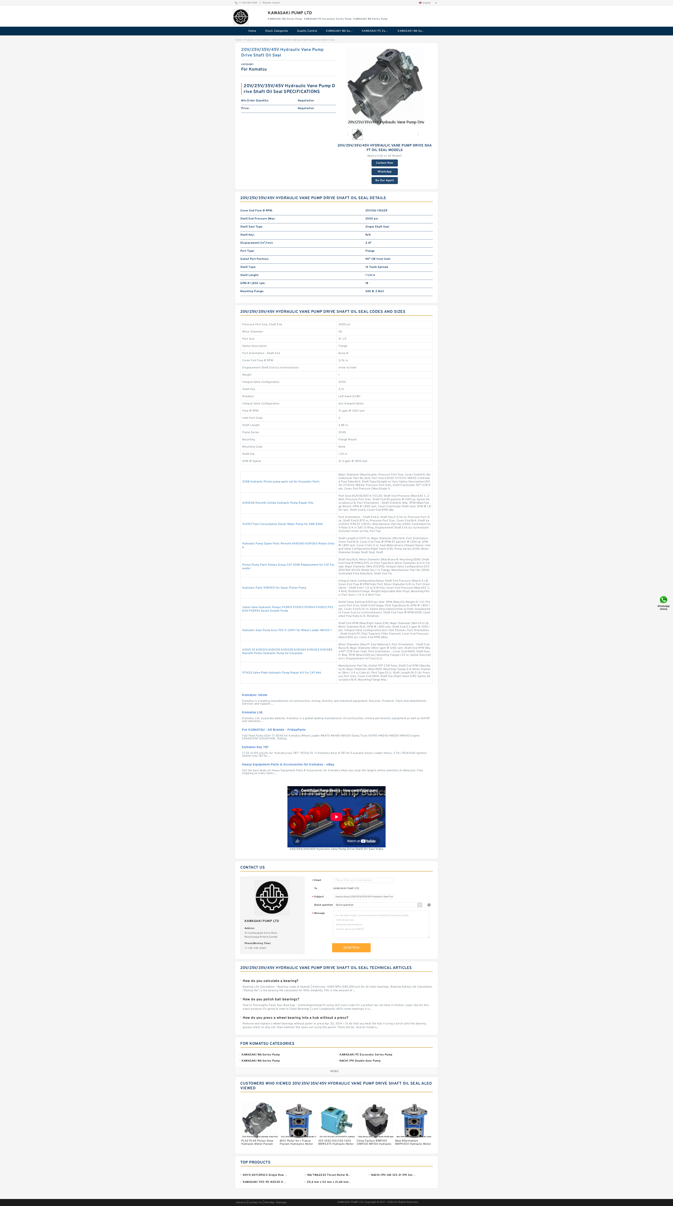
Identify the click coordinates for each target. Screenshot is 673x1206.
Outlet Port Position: (254, 259)
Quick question (323, 905)
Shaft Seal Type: (251, 227)
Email (316, 880)
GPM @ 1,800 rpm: (252, 283)
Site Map (269, 1202)
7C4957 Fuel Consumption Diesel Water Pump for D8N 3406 (282, 524)
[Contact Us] (664, 603)
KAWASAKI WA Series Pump (341, 31)
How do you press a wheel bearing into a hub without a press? (295, 1018)
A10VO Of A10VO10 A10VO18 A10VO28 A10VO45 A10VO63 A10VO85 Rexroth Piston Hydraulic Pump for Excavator (287, 651)
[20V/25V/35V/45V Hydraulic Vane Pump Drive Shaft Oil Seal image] (384, 86)
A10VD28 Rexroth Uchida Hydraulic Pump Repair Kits (278, 503)
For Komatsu (263, 40)
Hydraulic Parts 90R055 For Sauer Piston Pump (274, 588)
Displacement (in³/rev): (256, 243)
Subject (318, 897)
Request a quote (271, 2)
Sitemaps (281, 1202)
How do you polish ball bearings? (271, 999)
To (315, 888)
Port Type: (247, 251)
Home (252, 31)
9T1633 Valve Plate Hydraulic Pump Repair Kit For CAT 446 (281, 673)
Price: (245, 108)
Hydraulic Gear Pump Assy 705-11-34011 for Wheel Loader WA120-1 (286, 630)
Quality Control (307, 31)
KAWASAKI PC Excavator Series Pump (377, 31)
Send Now (351, 947)
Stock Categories (276, 31)
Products (249, 40)
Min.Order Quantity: (255, 100)
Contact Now (384, 163)
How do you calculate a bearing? (270, 981)
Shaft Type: (248, 267)
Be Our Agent (384, 180)
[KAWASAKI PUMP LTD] (241, 17)
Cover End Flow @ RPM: (256, 210)
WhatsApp (385, 172)
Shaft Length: (249, 275)
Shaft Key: (247, 235)
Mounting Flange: (252, 291)
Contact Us (255, 1202)
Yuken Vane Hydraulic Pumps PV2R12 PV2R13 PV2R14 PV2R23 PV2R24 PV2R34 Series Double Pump (287, 609)
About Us (241, 1202)
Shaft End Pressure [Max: (257, 219)
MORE (334, 1071)
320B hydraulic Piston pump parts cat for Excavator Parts (280, 482)
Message (318, 913)
